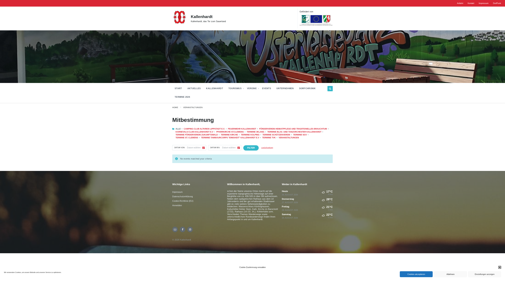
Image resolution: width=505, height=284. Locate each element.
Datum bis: (215, 148)
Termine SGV (300, 135)
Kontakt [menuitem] (471, 3)
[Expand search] (330, 88)
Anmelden (177, 205)
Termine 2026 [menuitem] (182, 97)
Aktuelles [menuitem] (194, 88)
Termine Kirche (229, 135)
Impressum (177, 192)
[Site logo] (179, 25)
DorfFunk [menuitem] (497, 3)
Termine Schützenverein (276, 135)
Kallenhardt (202, 16)
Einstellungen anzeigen (484, 274)
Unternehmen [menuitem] (285, 88)
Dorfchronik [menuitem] (307, 88)
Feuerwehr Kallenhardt (242, 129)
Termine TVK (269, 138)
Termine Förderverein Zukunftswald (197, 135)
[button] (499, 267)
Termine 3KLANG (255, 132)
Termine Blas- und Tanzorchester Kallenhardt (294, 132)
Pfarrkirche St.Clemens (230, 132)
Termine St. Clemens (187, 138)
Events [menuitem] (266, 88)
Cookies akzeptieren (416, 274)
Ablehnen (450, 274)
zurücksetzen (267, 148)
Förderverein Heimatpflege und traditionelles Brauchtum (293, 129)
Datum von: (179, 148)
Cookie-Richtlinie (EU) (182, 201)
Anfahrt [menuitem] (460, 3)
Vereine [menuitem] (252, 88)
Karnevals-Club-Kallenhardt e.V (194, 132)
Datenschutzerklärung (182, 196)
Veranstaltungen (193, 107)
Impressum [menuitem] (484, 3)
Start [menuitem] (178, 88)
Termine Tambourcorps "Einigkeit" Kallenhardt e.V (230, 138)
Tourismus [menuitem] (235, 88)
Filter (251, 148)
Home (175, 107)
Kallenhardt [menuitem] (214, 88)
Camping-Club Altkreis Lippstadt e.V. (204, 129)
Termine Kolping (250, 135)
